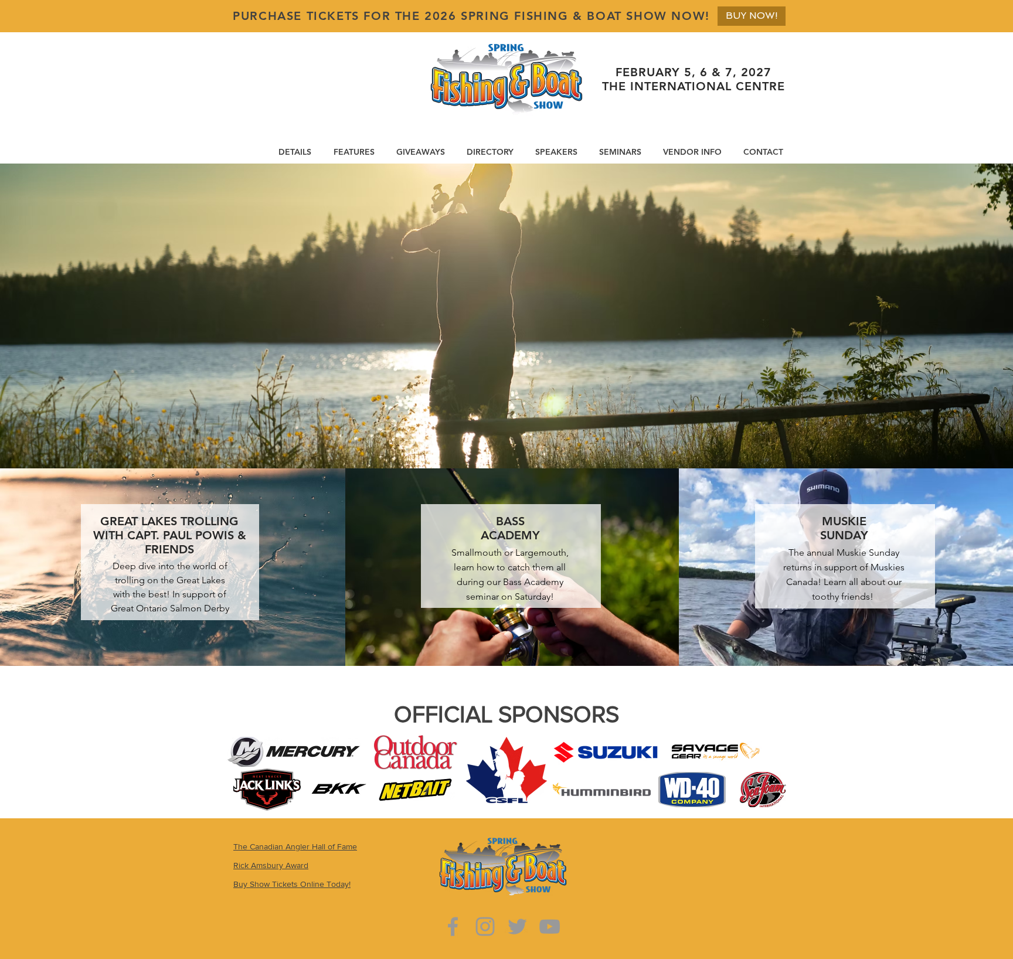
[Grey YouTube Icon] (549, 926)
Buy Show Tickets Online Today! (292, 884)
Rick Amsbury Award (270, 865)
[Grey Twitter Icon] (517, 926)
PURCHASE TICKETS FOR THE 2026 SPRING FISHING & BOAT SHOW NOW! (471, 16)
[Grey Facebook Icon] (452, 926)
